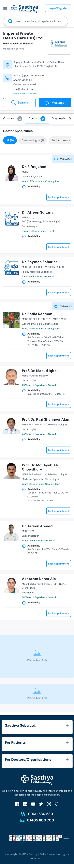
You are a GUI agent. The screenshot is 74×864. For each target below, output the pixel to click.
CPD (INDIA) (28, 587)
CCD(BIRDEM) (36, 267)
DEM (31, 531)
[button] (5, 8)
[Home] (24, 9)
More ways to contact (25, 93)
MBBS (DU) (27, 217)
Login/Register (58, 8)
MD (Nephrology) (38, 375)
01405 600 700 (40, 820)
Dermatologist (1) (33, 140)
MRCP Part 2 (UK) (54, 267)
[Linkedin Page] (25, 803)
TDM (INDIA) (58, 584)
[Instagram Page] (49, 803)
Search (23, 102)
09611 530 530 (40, 814)
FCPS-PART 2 (53, 319)
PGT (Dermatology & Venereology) (41, 221)
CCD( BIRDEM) (37, 319)
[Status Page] (56, 803)
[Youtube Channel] (33, 803)
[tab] (13, 119)
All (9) (10, 140)
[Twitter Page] (41, 803)
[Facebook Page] (17, 803)
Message (57, 103)
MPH (63, 319)
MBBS (25, 171)
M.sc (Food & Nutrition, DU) (36, 584)
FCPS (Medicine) (38, 424)
